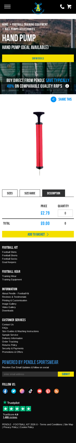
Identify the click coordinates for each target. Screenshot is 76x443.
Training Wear (9, 276)
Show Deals (38, 58)
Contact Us (8, 324)
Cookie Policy (27, 427)
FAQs (5, 328)
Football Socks (9, 259)
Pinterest (48, 391)
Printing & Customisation (14, 300)
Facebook (5, 391)
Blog (56, 391)
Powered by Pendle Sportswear (30, 362)
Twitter (14, 391)
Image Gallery (9, 304)
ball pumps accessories (20, 29)
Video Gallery (9, 307)
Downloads (8, 310)
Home (5, 24)
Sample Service (10, 335)
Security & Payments (13, 348)
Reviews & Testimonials (14, 297)
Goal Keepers (9, 262)
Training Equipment (12, 279)
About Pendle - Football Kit (15, 293)
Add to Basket (36, 234)
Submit (66, 374)
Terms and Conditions (51, 424)
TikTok (30, 391)
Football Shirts (9, 252)
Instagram (22, 391)
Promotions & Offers (12, 352)
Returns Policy (9, 345)
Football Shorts (10, 255)
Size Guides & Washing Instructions (20, 331)
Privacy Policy (10, 427)
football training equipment (30, 24)
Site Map (68, 424)
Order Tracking (10, 341)
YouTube (40, 391)
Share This (65, 99)
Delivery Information (12, 338)
